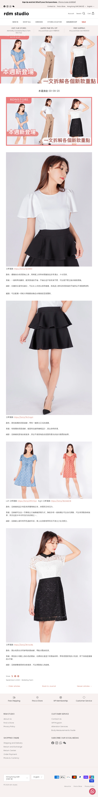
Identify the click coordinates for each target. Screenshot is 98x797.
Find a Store (61, 6)
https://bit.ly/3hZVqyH (23, 417)
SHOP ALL (27, 22)
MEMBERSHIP (71, 22)
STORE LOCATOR (54, 22)
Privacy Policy (9, 726)
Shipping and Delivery (13, 743)
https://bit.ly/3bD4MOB (61, 501)
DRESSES (39, 22)
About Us (8, 719)
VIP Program (56, 722)
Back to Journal (49, 686)
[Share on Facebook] (15, 676)
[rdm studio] (16, 13)
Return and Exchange (13, 746)
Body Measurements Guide (63, 730)
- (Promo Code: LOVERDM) (49, 2)
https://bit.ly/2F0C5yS (27, 501)
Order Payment (10, 754)
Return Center (10, 750)
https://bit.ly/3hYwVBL (23, 644)
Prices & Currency (11, 758)
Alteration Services (59, 726)
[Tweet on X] (12, 676)
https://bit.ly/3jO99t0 (23, 268)
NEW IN (15, 22)
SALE (84, 22)
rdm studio (13, 785)
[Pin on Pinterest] (18, 676)
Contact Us (51, 6)
